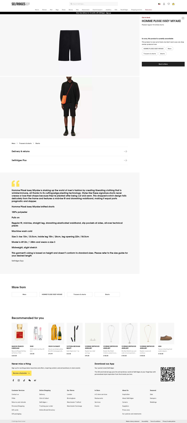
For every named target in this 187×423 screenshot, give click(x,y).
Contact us (15, 394)
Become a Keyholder (20, 373)
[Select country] (159, 4)
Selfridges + (43, 402)
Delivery (42, 394)
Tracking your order (46, 406)
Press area (126, 410)
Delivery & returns (21, 151)
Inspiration (126, 394)
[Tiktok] (24, 381)
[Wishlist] (169, 4)
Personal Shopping (18, 406)
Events (97, 406)
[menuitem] (37, 10)
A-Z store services (101, 394)
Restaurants (99, 398)
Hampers (153, 398)
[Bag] (173, 4)
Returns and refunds (19, 402)
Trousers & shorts (25, 143)
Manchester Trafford (74, 402)
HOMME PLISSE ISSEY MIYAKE (161, 21)
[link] (19, 352)
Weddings (153, 402)
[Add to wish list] (183, 18)
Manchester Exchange (74, 406)
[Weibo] (35, 381)
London (69, 394)
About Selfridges (128, 398)
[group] (93, 340)
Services (98, 402)
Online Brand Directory (47, 410)
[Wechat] (29, 381)
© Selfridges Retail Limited (18, 421)
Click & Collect (44, 398)
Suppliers (125, 406)
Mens (13, 143)
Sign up (108, 13)
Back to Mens (163, 64)
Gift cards (15, 410)
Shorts (37, 143)
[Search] (71, 4)
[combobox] (95, 4)
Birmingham (71, 398)
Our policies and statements (131, 414)
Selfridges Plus (19, 160)
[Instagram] (18, 381)
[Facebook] (13, 381)
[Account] (164, 4)
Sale (151, 394)
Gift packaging (16, 414)
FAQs (13, 398)
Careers (125, 402)
